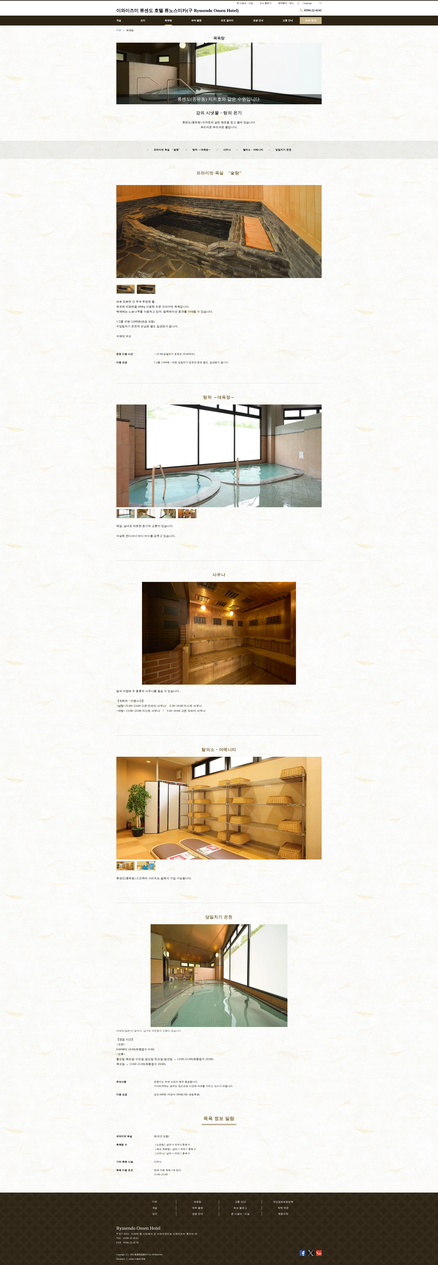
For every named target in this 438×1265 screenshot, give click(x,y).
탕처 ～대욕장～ (201, 149)
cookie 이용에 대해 (137, 1259)
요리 (154, 1214)
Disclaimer (120, 1259)
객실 (154, 1208)
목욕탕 (197, 1202)
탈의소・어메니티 (253, 149)
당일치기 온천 (283, 149)
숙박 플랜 (197, 1208)
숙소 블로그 (240, 1208)
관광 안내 (197, 1214)
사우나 (227, 149)
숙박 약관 (283, 1208)
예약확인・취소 (286, 3)
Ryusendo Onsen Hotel (138, 1228)
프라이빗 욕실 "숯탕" (167, 149)
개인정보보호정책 (283, 1202)
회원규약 (283, 1214)
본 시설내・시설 (240, 1214)
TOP (154, 1202)
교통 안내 (240, 1202)
